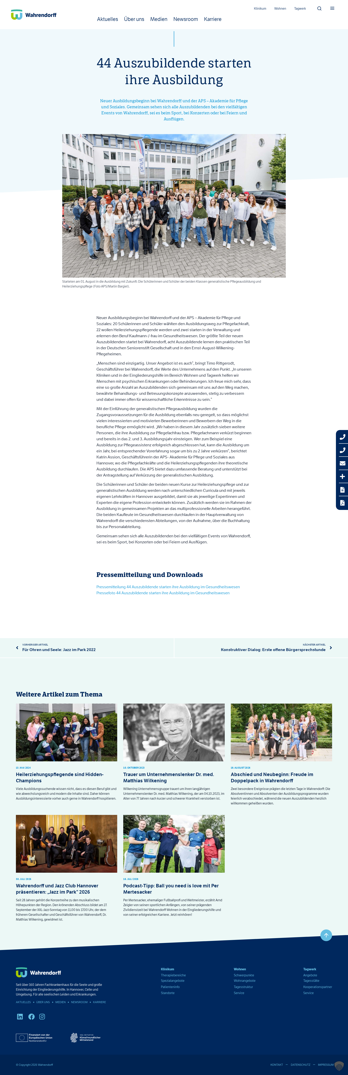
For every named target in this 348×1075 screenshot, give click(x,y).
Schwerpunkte (244, 975)
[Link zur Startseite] (33, 14)
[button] (319, 7)
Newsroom (185, 19)
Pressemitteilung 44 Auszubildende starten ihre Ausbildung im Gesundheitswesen (168, 586)
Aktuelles (107, 19)
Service (239, 993)
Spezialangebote (172, 981)
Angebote (310, 975)
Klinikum (260, 8)
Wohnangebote (245, 981)
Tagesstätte (311, 981)
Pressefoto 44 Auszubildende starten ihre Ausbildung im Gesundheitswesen (163, 592)
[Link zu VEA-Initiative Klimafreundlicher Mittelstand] (85, 1038)
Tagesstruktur (243, 987)
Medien (158, 19)
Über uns (134, 19)
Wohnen (280, 8)
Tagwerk (300, 8)
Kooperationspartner (317, 987)
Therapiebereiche (173, 975)
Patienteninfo (170, 987)
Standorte (168, 993)
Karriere (213, 19)
